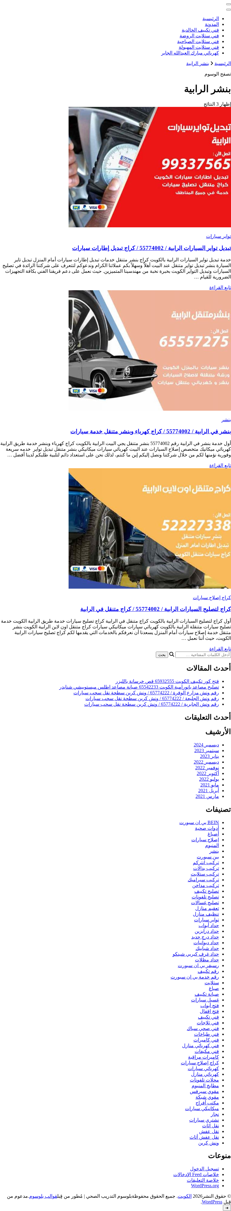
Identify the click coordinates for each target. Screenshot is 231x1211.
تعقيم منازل (207, 908)
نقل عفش (209, 1131)
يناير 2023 (209, 756)
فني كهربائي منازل (200, 1045)
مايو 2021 (209, 784)
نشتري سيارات (204, 1119)
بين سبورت (208, 856)
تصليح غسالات (205, 902)
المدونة (212, 24)
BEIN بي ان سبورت (199, 822)
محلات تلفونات (204, 1079)
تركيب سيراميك (203, 879)
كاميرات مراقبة (203, 1057)
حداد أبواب (209, 925)
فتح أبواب (209, 1005)
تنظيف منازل (206, 914)
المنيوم (212, 845)
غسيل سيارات (205, 999)
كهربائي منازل (205, 1074)
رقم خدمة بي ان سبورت (195, 976)
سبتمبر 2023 (206, 750)
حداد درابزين (207, 931)
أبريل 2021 (208, 790)
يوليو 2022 (209, 779)
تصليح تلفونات (205, 896)
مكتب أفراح (207, 1102)
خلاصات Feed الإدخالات (196, 1174)
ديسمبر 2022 (206, 761)
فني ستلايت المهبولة (199, 47)
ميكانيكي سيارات (202, 1108)
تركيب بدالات (206, 868)
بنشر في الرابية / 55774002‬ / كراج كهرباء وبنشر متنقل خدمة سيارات (150, 431)
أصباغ (213, 833)
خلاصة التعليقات (203, 1180)
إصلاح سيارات (205, 839)
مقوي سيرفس (204, 1091)
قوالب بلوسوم (43, 1196)
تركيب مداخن (205, 885)
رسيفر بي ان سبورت (198, 965)
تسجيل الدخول (204, 1168)
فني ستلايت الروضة (199, 35)
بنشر (226, 419)
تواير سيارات (218, 236)
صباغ (214, 988)
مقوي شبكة (207, 1097)
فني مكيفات (207, 1051)
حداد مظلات (207, 959)
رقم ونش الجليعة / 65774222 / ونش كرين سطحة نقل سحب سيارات (152, 698)
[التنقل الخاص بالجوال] (228, 4)
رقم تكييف (208, 971)
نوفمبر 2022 (207, 767)
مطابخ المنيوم (205, 1085)
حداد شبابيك (207, 948)
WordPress (212, 1201)
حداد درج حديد (205, 936)
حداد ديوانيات (206, 942)
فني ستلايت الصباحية (198, 41)
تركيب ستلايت (205, 873)
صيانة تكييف (207, 994)
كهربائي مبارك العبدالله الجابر (190, 52)
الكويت (185, 1196)
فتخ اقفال (209, 1011)
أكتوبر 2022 (208, 773)
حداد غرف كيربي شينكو (196, 954)
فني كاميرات (206, 1039)
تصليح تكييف (206, 891)
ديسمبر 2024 (206, 744)
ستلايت (212, 982)
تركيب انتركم (206, 862)
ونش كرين (208, 1142)
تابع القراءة (220, 287)
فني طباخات (206, 1034)
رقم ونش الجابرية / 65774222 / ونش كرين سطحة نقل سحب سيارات (151, 704)
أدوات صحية (207, 828)
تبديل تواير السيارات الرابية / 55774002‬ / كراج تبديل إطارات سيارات (151, 248)
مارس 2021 (207, 796)
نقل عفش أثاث (204, 1137)
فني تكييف (208, 1017)
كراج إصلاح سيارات (212, 597)
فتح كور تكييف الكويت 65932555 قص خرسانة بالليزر (167, 681)
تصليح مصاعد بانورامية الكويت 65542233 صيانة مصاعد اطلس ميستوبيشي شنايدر (139, 687)
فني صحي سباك (203, 1028)
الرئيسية (210, 18)
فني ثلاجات (208, 1022)
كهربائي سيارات (203, 1068)
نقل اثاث (210, 1125)
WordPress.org (205, 1185)
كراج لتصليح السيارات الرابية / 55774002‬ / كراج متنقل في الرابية (155, 609)
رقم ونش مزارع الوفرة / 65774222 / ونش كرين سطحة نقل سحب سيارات (146, 692)
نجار (215, 1114)
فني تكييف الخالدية (200, 30)
